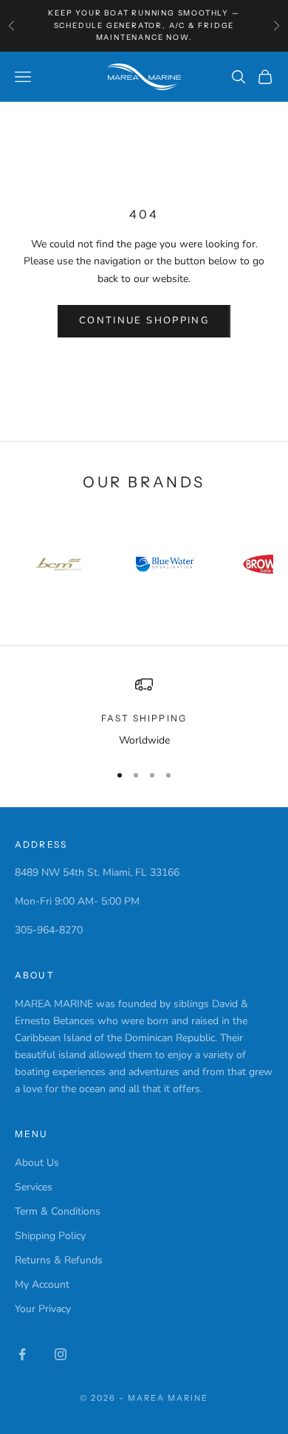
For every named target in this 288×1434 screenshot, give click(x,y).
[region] (144, 712)
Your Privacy (43, 1309)
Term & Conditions (57, 1211)
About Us (37, 1163)
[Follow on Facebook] (22, 1354)
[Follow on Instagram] (60, 1354)
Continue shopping (144, 320)
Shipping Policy (50, 1236)
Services (33, 1187)
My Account (42, 1284)
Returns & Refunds (59, 1260)
